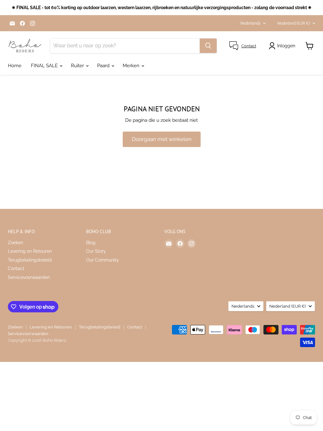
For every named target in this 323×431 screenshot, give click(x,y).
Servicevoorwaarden (29, 277)
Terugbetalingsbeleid (30, 260)
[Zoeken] (208, 45)
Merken (132, 65)
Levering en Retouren (30, 251)
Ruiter (78, 65)
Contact (16, 268)
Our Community (102, 260)
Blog (91, 242)
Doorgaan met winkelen (161, 139)
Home (14, 65)
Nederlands (250, 23)
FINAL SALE (45, 65)
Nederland (293, 23)
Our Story (96, 251)
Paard (104, 65)
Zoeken (15, 242)
